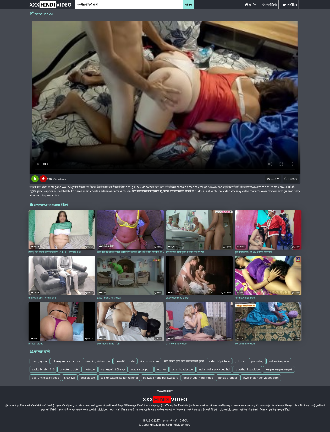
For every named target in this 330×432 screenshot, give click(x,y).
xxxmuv (161, 369)
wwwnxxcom (165, 391)
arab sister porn (140, 369)
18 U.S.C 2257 (151, 420)
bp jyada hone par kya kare (160, 378)
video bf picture (219, 361)
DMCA (183, 420)
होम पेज (252, 5)
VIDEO (51, 4)
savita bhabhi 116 (43, 369)
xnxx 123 (69, 378)
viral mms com (149, 361)
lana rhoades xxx (182, 369)
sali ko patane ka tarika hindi (119, 378)
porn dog (257, 361)
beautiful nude (125, 361)
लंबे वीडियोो (271, 5)
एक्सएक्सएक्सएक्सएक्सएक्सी (279, 369)
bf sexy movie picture (66, 361)
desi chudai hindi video (198, 378)
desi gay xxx (39, 361)
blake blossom (229, 409)
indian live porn (279, 361)
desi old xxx (87, 378)
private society (69, 369)
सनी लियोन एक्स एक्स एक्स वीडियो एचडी (184, 361)
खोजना (188, 4)
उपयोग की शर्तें (170, 420)
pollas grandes (228, 378)
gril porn (240, 361)
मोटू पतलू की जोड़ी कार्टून (113, 369)
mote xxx (89, 369)
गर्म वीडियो (291, 5)
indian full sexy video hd (214, 369)
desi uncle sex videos (45, 378)
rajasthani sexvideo (247, 369)
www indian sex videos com (261, 378)
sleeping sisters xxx (97, 361)
